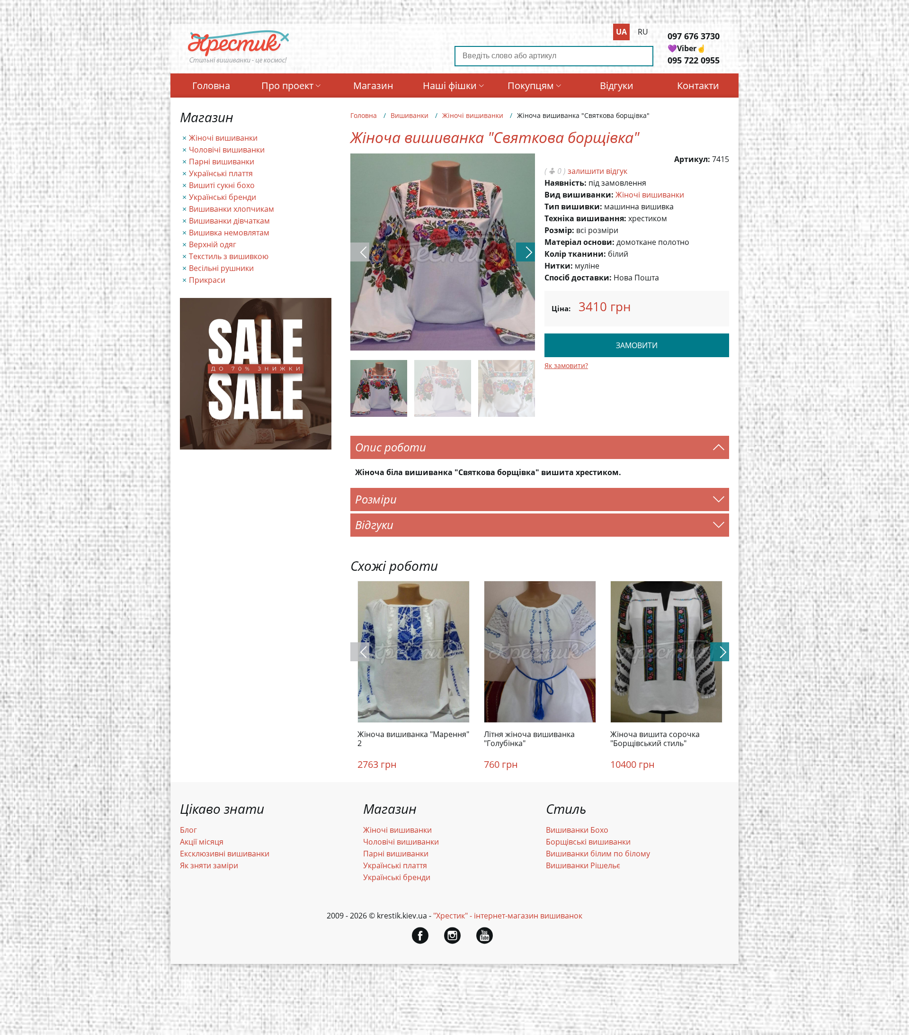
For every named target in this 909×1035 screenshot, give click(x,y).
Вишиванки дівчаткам (229, 221)
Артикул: (692, 159)
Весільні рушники (221, 268)
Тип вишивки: (573, 206)
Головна (211, 85)
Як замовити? (566, 365)
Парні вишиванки (221, 161)
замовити (637, 345)
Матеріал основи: (579, 242)
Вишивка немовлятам (229, 232)
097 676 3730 (694, 36)
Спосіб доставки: (578, 277)
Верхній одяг (212, 244)
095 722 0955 (694, 60)
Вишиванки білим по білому (598, 853)
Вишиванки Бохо (577, 830)
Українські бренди (222, 197)
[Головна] (239, 63)
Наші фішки (450, 85)
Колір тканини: (575, 254)
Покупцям (531, 85)
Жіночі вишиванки (223, 138)
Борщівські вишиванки (588, 842)
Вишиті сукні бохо (222, 185)
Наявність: (565, 183)
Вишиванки (409, 115)
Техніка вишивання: (585, 218)
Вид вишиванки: (579, 194)
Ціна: (561, 308)
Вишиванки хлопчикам (231, 209)
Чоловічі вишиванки (227, 149)
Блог (188, 830)
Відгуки (616, 85)
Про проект (287, 85)
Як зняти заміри (209, 865)
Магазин (373, 85)
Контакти (698, 85)
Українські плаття (221, 173)
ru (643, 32)
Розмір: (559, 230)
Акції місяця (201, 842)
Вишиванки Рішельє (583, 865)
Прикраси (207, 280)
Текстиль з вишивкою (228, 256)
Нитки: (558, 266)
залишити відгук (597, 171)
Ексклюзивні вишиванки (224, 853)
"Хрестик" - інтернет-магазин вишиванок (507, 915)
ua (621, 32)
